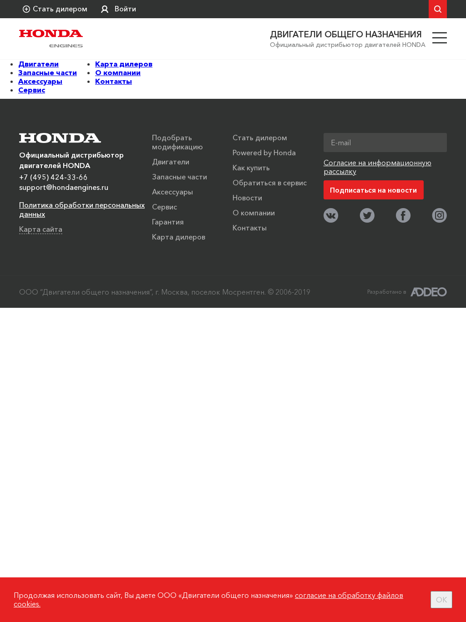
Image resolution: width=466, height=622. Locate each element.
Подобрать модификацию (177, 142)
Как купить (251, 167)
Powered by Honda (264, 152)
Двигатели (38, 63)
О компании (118, 72)
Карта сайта (40, 229)
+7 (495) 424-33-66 (53, 177)
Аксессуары (40, 81)
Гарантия (168, 221)
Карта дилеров (123, 63)
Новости (247, 197)
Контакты (113, 81)
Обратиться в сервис (270, 182)
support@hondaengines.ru (63, 187)
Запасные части (47, 72)
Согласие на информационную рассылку (377, 167)
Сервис (31, 89)
